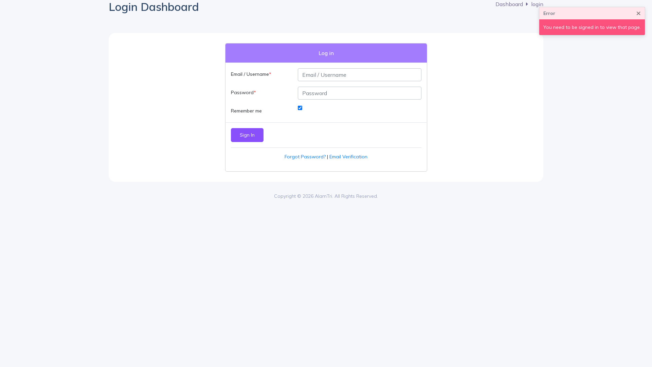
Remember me (246, 111)
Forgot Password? (305, 157)
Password (242, 92)
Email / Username (250, 74)
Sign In (247, 135)
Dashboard (509, 4)
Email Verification (348, 157)
